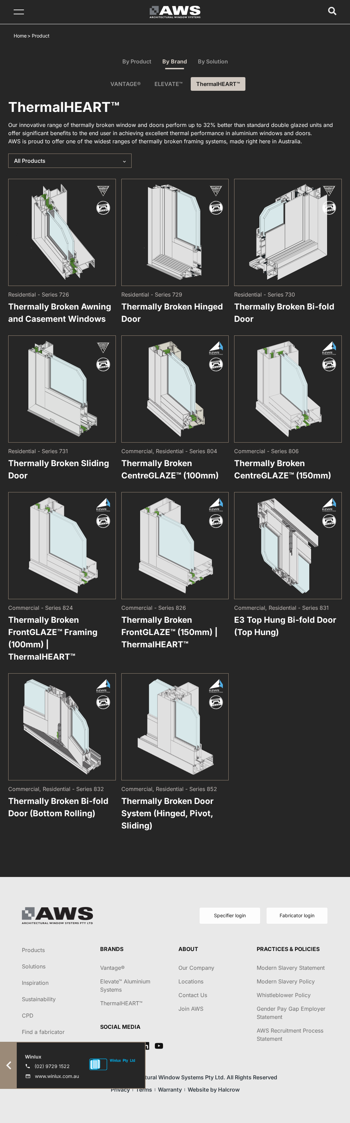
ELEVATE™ (168, 84)
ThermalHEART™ (218, 84)
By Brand (174, 61)
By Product (136, 61)
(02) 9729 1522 (52, 1066)
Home (20, 36)
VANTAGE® (125, 84)
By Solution (213, 61)
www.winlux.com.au (57, 1076)
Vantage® (112, 967)
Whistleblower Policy (284, 995)
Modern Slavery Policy (286, 981)
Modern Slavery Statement (291, 967)
